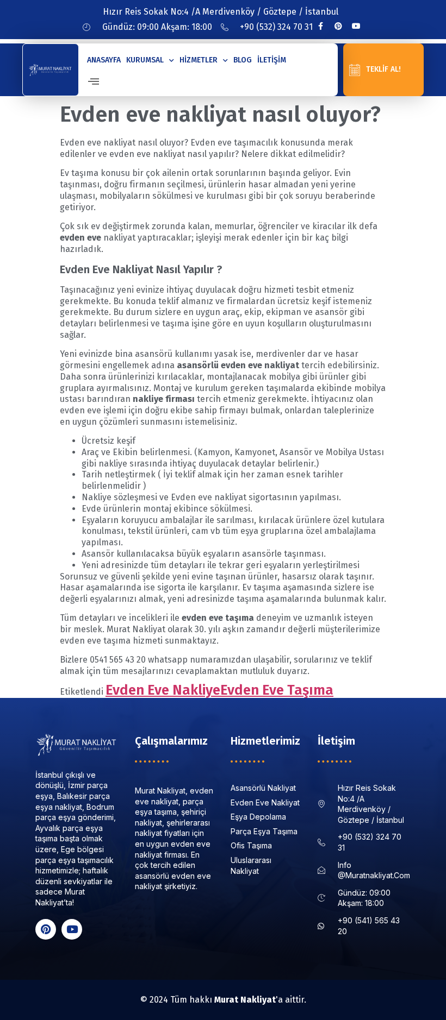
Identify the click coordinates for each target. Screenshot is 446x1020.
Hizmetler (198, 60)
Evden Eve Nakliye (163, 690)
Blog (242, 60)
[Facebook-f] (320, 26)
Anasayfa (104, 60)
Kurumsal (145, 60)
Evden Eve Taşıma (276, 690)
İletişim (271, 60)
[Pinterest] (338, 26)
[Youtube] (356, 26)
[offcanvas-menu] (93, 81)
